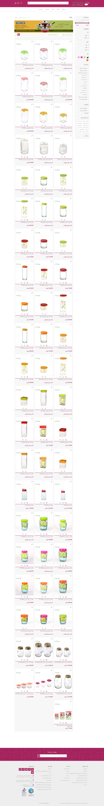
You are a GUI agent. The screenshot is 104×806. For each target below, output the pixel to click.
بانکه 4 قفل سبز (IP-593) (67, 96)
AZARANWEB (46, 803)
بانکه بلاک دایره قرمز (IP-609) (27, 285)
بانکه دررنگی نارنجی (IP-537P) (27, 631)
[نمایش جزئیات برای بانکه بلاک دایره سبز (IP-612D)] (63, 240)
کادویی (86, 50)
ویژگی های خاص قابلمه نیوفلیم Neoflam (44, 789)
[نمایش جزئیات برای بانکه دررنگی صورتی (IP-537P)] (44, 618)
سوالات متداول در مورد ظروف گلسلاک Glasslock (43, 782)
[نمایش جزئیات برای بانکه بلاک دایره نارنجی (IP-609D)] (63, 366)
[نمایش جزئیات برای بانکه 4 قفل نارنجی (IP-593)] (24, 115)
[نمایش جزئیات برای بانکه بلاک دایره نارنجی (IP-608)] (44, 335)
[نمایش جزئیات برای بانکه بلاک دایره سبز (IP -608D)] (63, 178)
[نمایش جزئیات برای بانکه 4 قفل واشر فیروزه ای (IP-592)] (44, 146)
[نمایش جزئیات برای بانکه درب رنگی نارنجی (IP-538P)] (24, 586)
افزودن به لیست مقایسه (64, 62)
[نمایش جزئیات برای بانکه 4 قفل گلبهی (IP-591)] (44, 83)
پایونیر (86, 35)
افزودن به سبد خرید (65, 94)
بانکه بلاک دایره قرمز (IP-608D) (46, 285)
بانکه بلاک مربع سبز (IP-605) (66, 411)
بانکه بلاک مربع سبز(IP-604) (27, 411)
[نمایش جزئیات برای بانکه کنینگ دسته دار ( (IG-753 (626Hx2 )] (63, 649)
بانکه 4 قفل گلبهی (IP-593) (27, 96)
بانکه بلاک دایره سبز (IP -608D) (65, 191)
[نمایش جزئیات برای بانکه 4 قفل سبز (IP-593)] (63, 83)
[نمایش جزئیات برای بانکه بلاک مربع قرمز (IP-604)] (63, 429)
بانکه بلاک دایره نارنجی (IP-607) (26, 316)
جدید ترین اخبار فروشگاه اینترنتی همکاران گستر (43, 771)
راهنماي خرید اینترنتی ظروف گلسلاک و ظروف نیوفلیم (78, 773)
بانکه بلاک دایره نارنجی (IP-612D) (46, 379)
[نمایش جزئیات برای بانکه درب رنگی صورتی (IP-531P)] (63, 555)
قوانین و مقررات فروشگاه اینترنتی (81, 778)
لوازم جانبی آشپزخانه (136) (82, 73)
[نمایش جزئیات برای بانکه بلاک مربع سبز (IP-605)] (63, 398)
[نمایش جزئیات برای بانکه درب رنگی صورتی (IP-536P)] (44, 555)
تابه (81, 121)
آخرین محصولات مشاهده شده (46, 775)
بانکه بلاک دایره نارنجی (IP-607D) (65, 348)
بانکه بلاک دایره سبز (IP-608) (66, 222)
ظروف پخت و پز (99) (83, 70)
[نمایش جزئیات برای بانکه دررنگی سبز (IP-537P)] (63, 618)
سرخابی (81, 57)
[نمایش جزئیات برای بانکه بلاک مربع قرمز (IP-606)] (24, 429)
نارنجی (87, 60)
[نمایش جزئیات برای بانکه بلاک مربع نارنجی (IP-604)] (63, 460)
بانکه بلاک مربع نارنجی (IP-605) (46, 474)
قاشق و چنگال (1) (83, 79)
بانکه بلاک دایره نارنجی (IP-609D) (65, 379)
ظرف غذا (80, 127)
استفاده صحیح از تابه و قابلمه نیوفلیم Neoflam (43, 787)
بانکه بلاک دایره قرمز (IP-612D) (46, 316)
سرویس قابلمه (85, 125)
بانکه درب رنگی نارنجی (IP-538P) (26, 599)
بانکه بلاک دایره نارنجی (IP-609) (26, 348)
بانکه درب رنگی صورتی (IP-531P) (65, 568)
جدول (19, 34)
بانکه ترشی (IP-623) (48, 505)
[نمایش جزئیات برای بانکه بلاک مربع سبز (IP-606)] (44, 398)
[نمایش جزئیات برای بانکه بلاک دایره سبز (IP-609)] (44, 209)
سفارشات (67, 773)
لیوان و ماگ (86, 133)
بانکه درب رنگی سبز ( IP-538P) (65, 536)
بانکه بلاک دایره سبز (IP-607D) (27, 191)
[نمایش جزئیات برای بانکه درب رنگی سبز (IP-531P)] (44, 523)
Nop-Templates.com (25, 803)
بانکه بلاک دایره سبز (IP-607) (47, 191)
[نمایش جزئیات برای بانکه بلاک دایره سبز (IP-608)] (63, 209)
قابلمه (86, 47)
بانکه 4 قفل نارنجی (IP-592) (47, 128)
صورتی (79, 57)
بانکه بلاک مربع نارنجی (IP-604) (65, 474)
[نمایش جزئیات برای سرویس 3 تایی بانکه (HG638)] (44, 680)
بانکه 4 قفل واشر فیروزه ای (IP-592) (45, 159)
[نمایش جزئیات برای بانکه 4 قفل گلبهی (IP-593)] (24, 83)
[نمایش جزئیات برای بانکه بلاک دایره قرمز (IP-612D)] (44, 303)
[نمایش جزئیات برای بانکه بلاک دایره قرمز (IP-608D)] (44, 272)
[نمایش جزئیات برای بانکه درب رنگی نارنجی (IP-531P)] (63, 586)
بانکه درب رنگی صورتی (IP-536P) (46, 568)
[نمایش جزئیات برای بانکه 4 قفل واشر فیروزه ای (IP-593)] (24, 146)
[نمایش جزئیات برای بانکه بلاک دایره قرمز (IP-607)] (44, 240)
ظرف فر (86, 129)
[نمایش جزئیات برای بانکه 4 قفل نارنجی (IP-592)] (44, 115)
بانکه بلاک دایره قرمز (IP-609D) (65, 316)
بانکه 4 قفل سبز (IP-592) (67, 65)
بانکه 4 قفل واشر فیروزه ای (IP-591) (64, 159)
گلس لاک (85, 38)
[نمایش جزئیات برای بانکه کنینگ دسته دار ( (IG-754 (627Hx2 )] (44, 649)
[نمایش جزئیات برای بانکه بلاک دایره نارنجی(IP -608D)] (24, 366)
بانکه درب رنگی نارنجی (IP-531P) (65, 599)
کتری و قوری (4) (84, 77)
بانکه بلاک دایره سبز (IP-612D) (66, 254)
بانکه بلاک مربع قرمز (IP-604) (66, 442)
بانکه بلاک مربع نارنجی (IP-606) (26, 474)
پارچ (84, 121)
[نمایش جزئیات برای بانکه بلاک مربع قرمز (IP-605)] (44, 429)
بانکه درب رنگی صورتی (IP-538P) (26, 568)
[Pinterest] (23, 769)
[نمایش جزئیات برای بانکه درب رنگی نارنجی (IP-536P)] (44, 586)
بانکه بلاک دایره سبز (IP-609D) (27, 222)
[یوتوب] (26, 769)
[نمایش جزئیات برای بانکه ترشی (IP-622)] (63, 492)
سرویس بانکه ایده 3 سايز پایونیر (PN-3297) (24, 694)
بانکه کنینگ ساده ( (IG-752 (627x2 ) (64, 694)
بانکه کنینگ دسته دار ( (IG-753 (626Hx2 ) (63, 662)
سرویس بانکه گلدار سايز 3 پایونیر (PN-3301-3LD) (64, 726)
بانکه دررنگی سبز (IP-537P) (66, 631)
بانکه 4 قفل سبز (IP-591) (28, 65)
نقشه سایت (85, 769)
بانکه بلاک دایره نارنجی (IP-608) (46, 348)
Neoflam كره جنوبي (83, 110)
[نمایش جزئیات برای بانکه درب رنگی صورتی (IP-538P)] (24, 555)
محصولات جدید (48, 780)
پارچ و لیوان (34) (83, 90)
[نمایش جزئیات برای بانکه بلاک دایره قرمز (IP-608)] (63, 272)
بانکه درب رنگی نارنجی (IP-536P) (46, 599)
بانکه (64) (84, 88)
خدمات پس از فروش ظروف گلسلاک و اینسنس (79, 782)
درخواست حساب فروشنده (65, 780)
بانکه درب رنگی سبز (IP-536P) (27, 536)
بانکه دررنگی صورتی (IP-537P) (46, 631)
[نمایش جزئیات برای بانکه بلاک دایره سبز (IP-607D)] (24, 178)
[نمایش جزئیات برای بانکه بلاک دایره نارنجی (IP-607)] (24, 303)
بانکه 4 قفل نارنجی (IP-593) (27, 128)
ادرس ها (67, 771)
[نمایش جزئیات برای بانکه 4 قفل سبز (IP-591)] (24, 52)
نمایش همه (86, 113)
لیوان (80, 131)
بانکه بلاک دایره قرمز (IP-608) (66, 285)
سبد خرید (15, 3)
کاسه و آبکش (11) (83, 86)
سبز (84, 57)
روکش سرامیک (85, 123)
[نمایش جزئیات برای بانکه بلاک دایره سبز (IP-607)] (44, 178)
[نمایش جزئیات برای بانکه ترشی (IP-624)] (24, 492)
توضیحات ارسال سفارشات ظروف (82, 780)
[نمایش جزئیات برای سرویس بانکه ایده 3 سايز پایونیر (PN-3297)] (24, 680)
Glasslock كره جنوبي (83, 108)
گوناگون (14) (84, 94)
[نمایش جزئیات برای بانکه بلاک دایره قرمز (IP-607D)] (24, 240)
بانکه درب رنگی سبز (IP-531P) (46, 536)
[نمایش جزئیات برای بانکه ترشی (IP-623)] (44, 492)
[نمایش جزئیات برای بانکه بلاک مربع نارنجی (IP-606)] (24, 460)
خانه (28, 17)
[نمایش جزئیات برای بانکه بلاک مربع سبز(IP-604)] (24, 398)
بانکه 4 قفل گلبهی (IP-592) (47, 65)
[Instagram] (20, 769)
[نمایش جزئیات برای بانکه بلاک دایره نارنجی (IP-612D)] (44, 366)
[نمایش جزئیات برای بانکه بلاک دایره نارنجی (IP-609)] (24, 335)
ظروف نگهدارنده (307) (83, 68)
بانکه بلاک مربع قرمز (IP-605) (47, 442)
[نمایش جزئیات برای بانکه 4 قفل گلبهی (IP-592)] (44, 52)
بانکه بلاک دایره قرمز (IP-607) (47, 254)
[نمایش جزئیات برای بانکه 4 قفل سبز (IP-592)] (63, 52)
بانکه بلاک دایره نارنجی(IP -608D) (26, 379)
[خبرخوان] (32, 772)
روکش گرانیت (79, 123)
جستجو (49, 769)
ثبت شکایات (85, 771)
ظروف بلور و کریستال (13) (83, 97)
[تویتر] (32, 769)
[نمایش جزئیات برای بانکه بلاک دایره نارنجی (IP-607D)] (63, 335)
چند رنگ (87, 57)
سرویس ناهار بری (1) (83, 92)
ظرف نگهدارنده (81, 129)
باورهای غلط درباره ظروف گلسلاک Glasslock (43, 785)
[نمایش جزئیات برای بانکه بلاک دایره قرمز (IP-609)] (24, 272)
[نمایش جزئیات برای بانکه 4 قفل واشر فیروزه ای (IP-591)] (63, 146)
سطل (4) (85, 81)
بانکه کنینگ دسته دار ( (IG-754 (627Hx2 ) (44, 662)
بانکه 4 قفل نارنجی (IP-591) (66, 128)
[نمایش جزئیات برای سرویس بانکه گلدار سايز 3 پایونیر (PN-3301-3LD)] (63, 712)
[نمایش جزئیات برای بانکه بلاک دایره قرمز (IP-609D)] (63, 303)
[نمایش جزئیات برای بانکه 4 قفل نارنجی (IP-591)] (63, 115)
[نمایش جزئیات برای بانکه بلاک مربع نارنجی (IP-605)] (44, 460)
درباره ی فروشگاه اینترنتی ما (82, 775)
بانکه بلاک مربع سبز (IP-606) (47, 411)
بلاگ (50, 773)
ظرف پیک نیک (79, 125)
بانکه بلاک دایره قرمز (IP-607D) (27, 254)
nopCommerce (23, 802)
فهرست (16, 34)
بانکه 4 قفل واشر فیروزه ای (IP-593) (26, 159)
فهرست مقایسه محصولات (47, 778)
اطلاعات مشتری (66, 769)
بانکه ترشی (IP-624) (29, 505)
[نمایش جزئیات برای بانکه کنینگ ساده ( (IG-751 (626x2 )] (24, 649)
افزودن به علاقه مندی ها (61, 62)
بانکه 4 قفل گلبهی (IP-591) (47, 96)
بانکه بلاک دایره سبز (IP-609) (47, 222)
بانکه (86, 45)
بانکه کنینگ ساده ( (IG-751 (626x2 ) (25, 662)
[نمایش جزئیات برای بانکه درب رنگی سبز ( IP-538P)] (63, 523)
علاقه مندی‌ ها (66, 778)
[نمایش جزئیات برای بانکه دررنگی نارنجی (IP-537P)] (24, 618)
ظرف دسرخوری (85, 127)
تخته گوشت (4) (84, 75)
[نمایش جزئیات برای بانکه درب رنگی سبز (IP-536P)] (24, 523)
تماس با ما (85, 785)
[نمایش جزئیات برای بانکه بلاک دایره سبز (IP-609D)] (24, 209)
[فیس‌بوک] (29, 769)
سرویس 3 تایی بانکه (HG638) (46, 694)
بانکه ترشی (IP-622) (68, 505)
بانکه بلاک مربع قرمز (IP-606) (27, 442)
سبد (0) (85, 83)
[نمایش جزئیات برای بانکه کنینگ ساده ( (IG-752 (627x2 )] (63, 680)
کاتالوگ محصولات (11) (83, 99)
